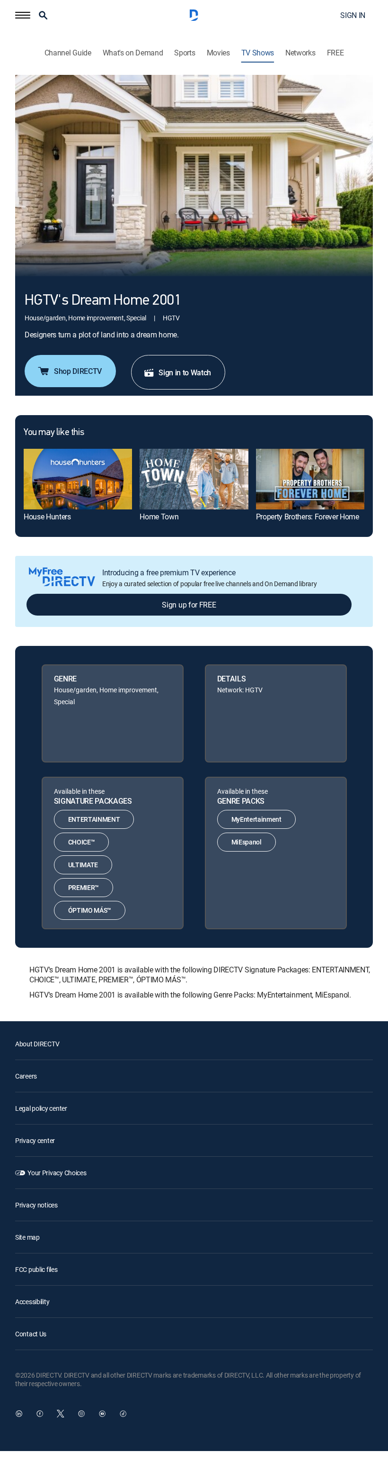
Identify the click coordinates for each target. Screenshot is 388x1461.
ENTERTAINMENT (94, 819)
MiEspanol (246, 841)
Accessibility (32, 1301)
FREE (335, 53)
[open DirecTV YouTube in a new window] (102, 1413)
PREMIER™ (83, 887)
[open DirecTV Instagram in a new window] (81, 1413)
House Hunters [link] (47, 516)
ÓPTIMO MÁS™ (89, 910)
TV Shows (257, 53)
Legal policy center (41, 1108)
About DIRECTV (37, 1043)
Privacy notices (36, 1204)
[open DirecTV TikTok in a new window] (123, 1413)
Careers (26, 1075)
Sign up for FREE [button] (189, 604)
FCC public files (36, 1269)
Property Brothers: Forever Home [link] (307, 516)
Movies (218, 53)
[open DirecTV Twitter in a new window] (60, 1413)
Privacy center (35, 1140)
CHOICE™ (81, 841)
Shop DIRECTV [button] (78, 371)
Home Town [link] (159, 516)
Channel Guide (67, 53)
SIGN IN (352, 15)
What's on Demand (133, 53)
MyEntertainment (256, 819)
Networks (300, 53)
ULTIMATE (83, 864)
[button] (22, 15)
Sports (184, 53)
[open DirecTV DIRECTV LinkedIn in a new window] (19, 1413)
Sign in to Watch (185, 372)
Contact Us (30, 1333)
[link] (78, 479)
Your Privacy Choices (56, 1172)
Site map (27, 1237)
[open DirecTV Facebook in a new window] (40, 1413)
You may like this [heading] (54, 432)
